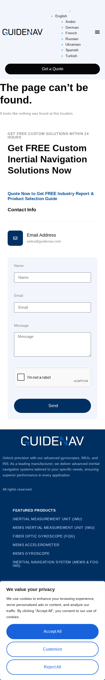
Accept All (53, 631)
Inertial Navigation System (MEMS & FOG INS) (56, 564)
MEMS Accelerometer (36, 545)
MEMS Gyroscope (31, 553)
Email (18, 296)
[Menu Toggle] (97, 31)
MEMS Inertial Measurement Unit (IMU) (54, 528)
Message (21, 325)
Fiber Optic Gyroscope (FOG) (44, 536)
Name (19, 266)
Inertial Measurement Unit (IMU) (47, 519)
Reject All (52, 667)
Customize (52, 649)
